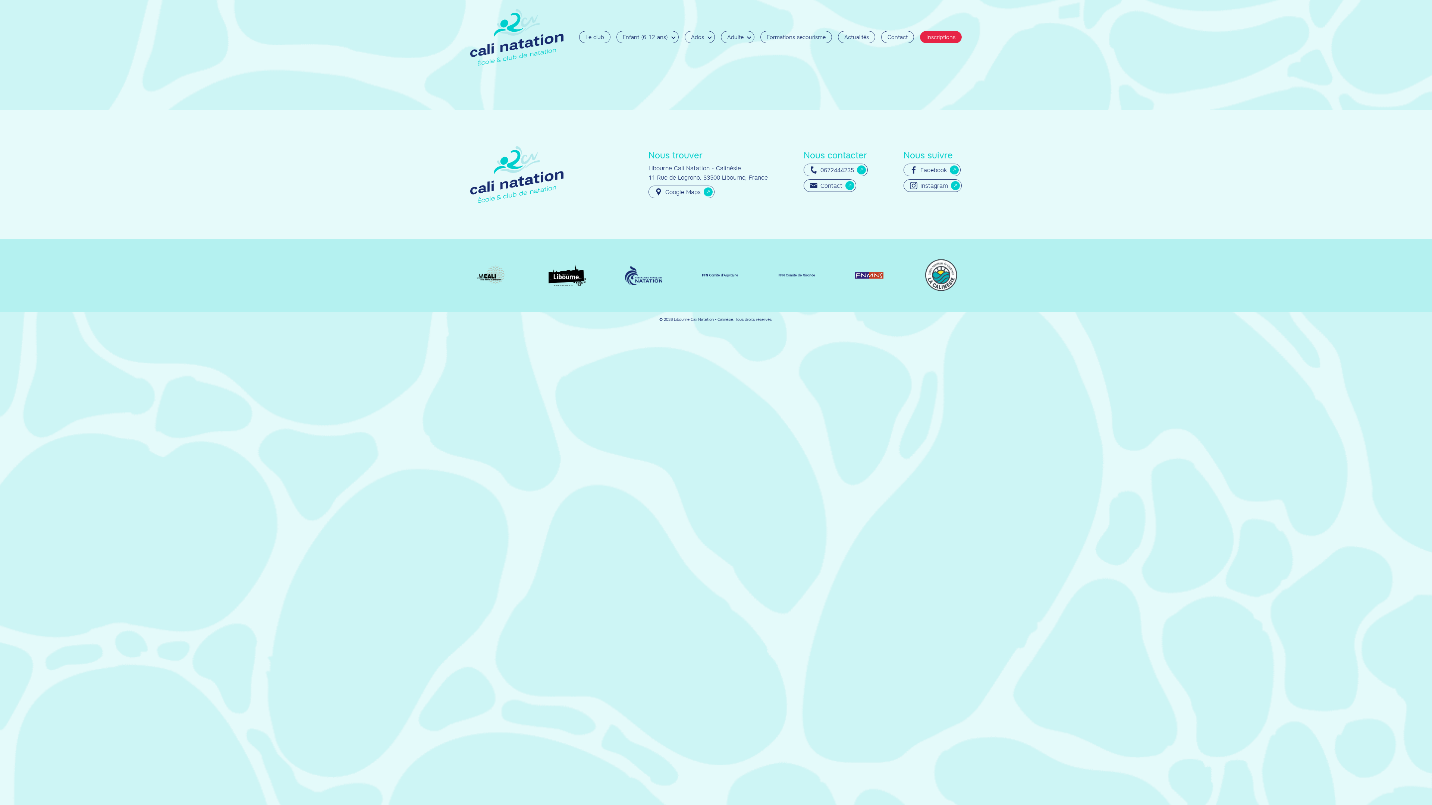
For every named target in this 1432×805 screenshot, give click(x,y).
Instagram (934, 185)
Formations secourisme (796, 37)
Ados (697, 37)
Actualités (856, 37)
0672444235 (837, 170)
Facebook (933, 170)
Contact (898, 37)
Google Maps (683, 192)
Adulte (735, 37)
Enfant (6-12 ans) (645, 37)
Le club (594, 37)
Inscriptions (940, 37)
